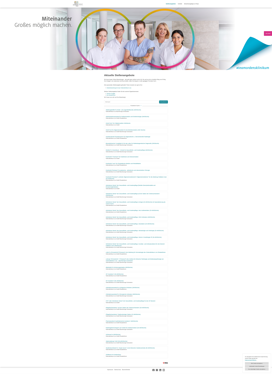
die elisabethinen (111, 95)
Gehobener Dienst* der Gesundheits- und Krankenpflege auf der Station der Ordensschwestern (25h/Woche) (133, 194)
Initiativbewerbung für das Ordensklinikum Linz (119, 88)
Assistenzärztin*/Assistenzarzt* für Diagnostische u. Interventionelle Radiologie (128, 136)
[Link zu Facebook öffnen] (153, 370)
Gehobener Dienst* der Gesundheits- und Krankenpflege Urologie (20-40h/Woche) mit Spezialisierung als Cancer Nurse (135, 202)
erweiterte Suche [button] (135, 105)
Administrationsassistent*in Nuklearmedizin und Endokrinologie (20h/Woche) (127, 116)
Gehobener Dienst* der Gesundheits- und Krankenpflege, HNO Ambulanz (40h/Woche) (130, 217)
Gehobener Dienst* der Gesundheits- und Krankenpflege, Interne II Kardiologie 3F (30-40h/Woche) (134, 237)
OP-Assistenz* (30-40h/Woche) (114, 274)
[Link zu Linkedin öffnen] (160, 370)
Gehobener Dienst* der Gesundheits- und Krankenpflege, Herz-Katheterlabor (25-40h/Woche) (132, 210)
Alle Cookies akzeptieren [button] (257, 363)
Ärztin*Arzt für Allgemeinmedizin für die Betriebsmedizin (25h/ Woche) (125, 130)
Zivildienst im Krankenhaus (113, 354)
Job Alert (267, 33)
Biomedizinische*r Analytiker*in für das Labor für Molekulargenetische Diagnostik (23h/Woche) (132, 143)
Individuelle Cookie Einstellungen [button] (256, 366)
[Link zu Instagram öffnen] (157, 370)
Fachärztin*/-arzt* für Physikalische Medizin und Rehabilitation (123, 163)
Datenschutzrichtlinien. (250, 360)
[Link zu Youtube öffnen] (163, 370)
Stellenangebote (171, 4)
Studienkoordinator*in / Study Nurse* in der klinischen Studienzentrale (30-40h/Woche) (130, 348)
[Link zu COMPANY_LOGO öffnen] (78, 4)
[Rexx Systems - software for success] (165, 363)
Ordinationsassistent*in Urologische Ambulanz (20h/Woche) (122, 287)
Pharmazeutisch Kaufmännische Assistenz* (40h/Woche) (122, 321)
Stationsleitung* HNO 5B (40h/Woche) (116, 341)
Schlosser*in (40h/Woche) (113, 334)
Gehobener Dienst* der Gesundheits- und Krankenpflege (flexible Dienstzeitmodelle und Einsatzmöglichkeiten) (130, 186)
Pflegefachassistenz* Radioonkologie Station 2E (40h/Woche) (123, 314)
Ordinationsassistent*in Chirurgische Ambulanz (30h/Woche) (123, 294)
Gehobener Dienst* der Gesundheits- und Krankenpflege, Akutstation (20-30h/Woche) (130, 224)
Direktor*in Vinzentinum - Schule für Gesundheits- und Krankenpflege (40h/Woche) (129, 150)
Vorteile (180, 4)
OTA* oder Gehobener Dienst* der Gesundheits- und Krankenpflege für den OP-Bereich (130, 301)
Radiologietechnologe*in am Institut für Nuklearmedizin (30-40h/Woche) (126, 327)
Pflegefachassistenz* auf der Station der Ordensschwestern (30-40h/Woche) (127, 307)
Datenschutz (117, 369)
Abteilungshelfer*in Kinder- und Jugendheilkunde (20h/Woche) (123, 110)
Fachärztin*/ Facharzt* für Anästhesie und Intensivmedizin (122, 157)
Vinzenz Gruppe (111, 93)
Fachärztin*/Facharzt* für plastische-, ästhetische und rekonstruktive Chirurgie (128, 170)
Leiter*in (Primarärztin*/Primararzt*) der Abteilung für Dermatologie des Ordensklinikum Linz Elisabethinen (136, 252)
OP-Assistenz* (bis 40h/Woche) (115, 281)
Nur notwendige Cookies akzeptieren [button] (256, 369)
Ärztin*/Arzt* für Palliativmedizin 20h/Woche (118, 123)
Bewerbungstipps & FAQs (191, 4)
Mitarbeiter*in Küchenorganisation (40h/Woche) (119, 267)
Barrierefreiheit (126, 369)
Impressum (110, 369)
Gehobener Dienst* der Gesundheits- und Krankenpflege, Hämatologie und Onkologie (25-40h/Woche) (135, 230)
